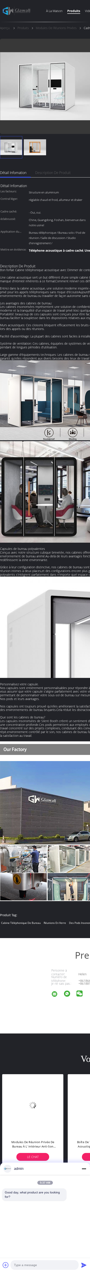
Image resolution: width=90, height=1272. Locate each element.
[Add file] (6, 1265)
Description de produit (53, 172)
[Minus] (84, 1168)
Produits (73, 11)
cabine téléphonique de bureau (21, 923)
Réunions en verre (55, 923)
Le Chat (63, 1157)
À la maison (54, 11)
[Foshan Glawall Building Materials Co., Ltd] (57, 995)
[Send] (83, 1265)
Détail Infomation (13, 172)
